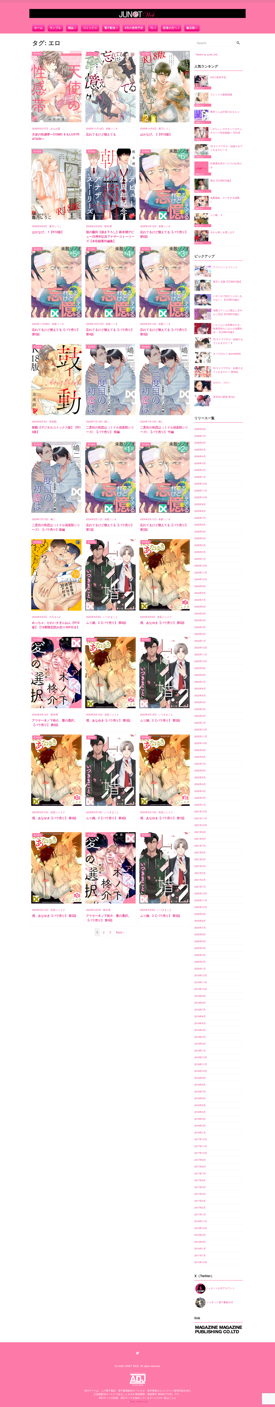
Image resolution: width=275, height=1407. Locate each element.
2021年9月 (200, 832)
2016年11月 (200, 1221)
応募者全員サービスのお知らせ (226, 165)
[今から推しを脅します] (202, 237)
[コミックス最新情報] (202, 99)
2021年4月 (200, 866)
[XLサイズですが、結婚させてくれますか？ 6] (202, 151)
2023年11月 (200, 654)
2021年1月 (200, 886)
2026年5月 (200, 449)
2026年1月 (200, 477)
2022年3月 (200, 791)
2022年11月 (200, 736)
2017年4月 (200, 1194)
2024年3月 (200, 627)
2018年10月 (200, 1071)
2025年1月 (200, 559)
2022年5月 (200, 777)
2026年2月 (200, 470)
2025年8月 (200, 511)
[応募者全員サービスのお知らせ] (202, 168)
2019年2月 (200, 1043)
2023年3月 (200, 709)
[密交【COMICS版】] (202, 185)
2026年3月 (200, 463)
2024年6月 (200, 606)
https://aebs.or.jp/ (138, 1401)
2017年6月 (200, 1180)
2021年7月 (200, 845)
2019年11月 (200, 982)
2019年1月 (200, 1050)
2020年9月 (200, 914)
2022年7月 (200, 763)
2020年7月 (200, 927)
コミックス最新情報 (221, 94)
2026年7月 (200, 436)
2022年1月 (200, 804)
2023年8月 (200, 675)
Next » (120, 932)
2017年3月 (200, 1200)
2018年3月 (200, 1119)
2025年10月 (200, 497)
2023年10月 (200, 661)
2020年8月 (200, 920)
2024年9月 (200, 586)
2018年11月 (200, 1064)
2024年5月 (200, 613)
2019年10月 (200, 989)
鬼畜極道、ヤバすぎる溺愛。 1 (226, 199)
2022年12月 (200, 729)
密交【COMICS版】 (221, 180)
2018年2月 (200, 1125)
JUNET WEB (131, 1366)
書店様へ (192, 27)
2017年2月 (200, 1207)
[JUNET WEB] (137, 13)
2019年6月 (200, 1016)
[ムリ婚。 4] (202, 220)
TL (152, 27)
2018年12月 (200, 1057)
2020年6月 (200, 934)
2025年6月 (200, 524)
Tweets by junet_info (206, 54)
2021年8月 (200, 838)
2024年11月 (200, 572)
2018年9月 (200, 1078)
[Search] (238, 43)
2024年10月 (200, 579)
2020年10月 (200, 907)
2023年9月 (200, 668)
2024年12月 (200, 565)
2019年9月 (200, 996)
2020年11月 (200, 900)
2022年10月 (200, 743)
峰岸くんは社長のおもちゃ (224, 111)
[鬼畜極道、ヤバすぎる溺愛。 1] (202, 202)
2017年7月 (200, 1173)
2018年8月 (200, 1084)
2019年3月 (200, 1037)
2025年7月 (200, 518)
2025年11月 (200, 490)
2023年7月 (200, 681)
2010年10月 (200, 1262)
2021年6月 (200, 852)
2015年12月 (200, 1228)
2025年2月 (200, 552)
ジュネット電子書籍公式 (219, 1302)
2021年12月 (200, 811)
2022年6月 (200, 770)
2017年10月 (200, 1153)
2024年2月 (200, 634)
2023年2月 (200, 716)
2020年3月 (200, 955)
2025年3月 (200, 545)
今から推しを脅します (222, 232)
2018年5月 (200, 1105)
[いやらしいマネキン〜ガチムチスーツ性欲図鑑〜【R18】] (202, 134)
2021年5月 (200, 859)
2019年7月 (200, 1009)
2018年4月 (200, 1112)
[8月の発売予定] (202, 82)
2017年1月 (200, 1214)
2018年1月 (200, 1132)
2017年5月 (200, 1187)
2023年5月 (200, 695)
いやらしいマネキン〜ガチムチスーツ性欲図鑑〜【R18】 (226, 130)
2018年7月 (200, 1091)
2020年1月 (200, 968)
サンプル (55, 27)
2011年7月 (200, 1255)
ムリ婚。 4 (216, 215)
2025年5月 (200, 531)
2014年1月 (200, 1248)
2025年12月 (200, 483)
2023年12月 (200, 647)
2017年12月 (200, 1139)
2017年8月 (200, 1166)
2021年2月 (200, 879)
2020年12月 (200, 893)
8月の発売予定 (134, 27)
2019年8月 (200, 1002)
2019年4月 (200, 1030)
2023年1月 (200, 722)
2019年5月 (200, 1023)
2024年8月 (200, 593)
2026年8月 (200, 429)
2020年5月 (200, 941)
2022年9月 (200, 750)
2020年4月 (200, 948)
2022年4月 (200, 784)
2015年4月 (200, 1235)
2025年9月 (200, 504)
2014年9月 (200, 1241)
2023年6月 (200, 688)
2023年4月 (200, 702)
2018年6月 (200, 1098)
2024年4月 (200, 620)
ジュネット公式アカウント (220, 1288)
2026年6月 (200, 442)
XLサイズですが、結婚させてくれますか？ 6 (226, 148)
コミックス (90, 27)
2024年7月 (200, 600)
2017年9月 (200, 1160)
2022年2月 (200, 797)
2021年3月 (200, 873)
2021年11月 (200, 818)
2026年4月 (200, 456)
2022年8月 (200, 757)
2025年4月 (200, 538)
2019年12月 (200, 975)
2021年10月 (200, 825)
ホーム (38, 27)
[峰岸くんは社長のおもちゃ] (202, 116)
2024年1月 (200, 641)
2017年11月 (200, 1146)
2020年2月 (200, 961)
